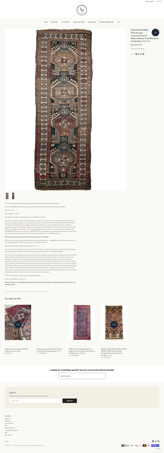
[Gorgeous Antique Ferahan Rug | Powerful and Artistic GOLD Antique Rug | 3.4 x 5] (50, 324)
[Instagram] (156, 441)
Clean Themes (28, 445)
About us (7, 418)
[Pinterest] (158, 441)
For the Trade (65, 22)
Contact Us (8, 421)
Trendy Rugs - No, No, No (11, 430)
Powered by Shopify (37, 445)
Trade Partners (9, 423)
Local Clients (8, 435)
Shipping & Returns (10, 428)
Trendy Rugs (92, 22)
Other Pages (8, 416)
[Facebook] (153, 441)
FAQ (6, 425)
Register (151, 1)
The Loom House (13, 445)
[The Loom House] (82, 10)
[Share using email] (143, 54)
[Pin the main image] (141, 54)
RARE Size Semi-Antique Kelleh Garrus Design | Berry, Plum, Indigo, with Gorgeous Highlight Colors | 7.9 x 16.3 (82, 351)
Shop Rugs (54, 22)
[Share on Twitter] (138, 54)
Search (7, 441)
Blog (6, 432)
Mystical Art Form (78, 22)
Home (45, 22)
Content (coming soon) (106, 22)
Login (146, 1)
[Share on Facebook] (136, 54)
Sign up (70, 401)
